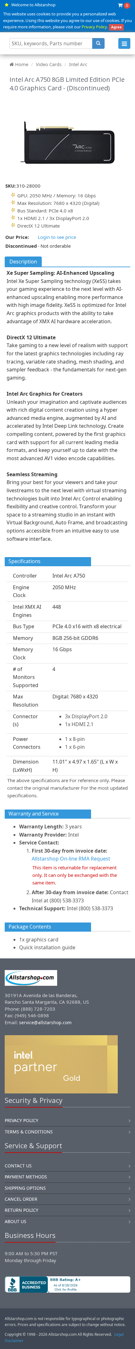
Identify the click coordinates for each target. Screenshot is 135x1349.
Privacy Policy (94, 27)
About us (15, 1221)
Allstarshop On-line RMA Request (71, 858)
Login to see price (57, 237)
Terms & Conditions (29, 1132)
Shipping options (25, 1188)
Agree (116, 27)
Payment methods (26, 1177)
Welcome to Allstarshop (33, 5)
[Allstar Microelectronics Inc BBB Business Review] (67, 1284)
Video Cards (49, 64)
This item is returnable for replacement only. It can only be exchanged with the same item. (74, 875)
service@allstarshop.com (45, 1022)
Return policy (21, 1210)
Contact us (18, 1166)
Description (23, 261)
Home (21, 64)
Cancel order (21, 1199)
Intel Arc (78, 64)
